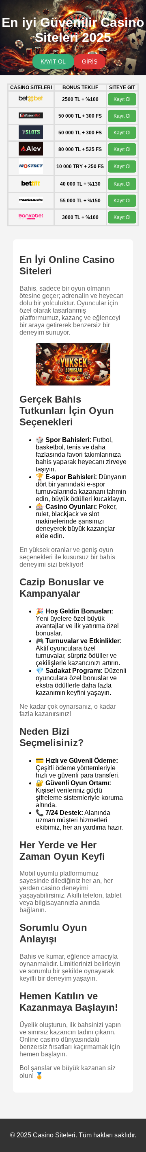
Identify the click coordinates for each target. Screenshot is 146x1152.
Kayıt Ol (122, 99)
